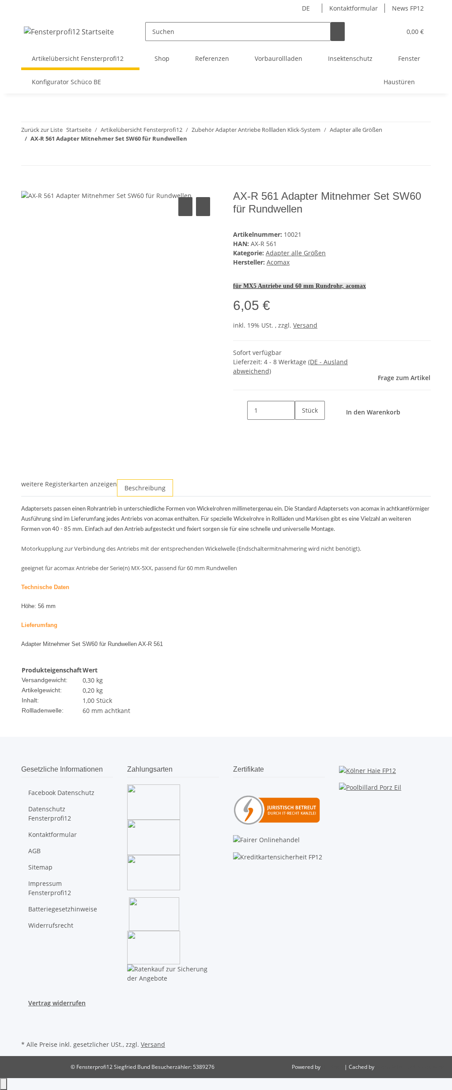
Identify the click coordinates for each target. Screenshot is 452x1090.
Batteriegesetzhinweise (62, 909)
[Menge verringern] (240, 410)
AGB (34, 851)
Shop (162, 58)
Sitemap (40, 867)
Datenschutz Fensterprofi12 (49, 813)
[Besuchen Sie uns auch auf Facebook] (28, 1018)
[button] (376, 31)
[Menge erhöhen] (302, 429)
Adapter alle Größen (296, 253)
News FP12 (408, 8)
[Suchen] (338, 31)
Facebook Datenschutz (61, 792)
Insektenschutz (350, 58)
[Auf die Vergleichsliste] (185, 206)
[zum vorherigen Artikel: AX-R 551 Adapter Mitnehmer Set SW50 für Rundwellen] (28, 155)
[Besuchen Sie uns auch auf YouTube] (28, 1028)
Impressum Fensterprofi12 (49, 888)
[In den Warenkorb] (28, 185)
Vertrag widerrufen (57, 1003)
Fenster (409, 58)
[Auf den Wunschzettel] (203, 206)
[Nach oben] (3, 1084)
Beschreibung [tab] (145, 488)
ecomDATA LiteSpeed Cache (410, 1067)
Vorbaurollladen (278, 58)
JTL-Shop (333, 1067)
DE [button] (307, 8)
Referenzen (212, 58)
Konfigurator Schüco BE (66, 82)
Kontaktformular (353, 8)
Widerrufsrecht (50, 925)
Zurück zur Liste (42, 130)
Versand (305, 325)
